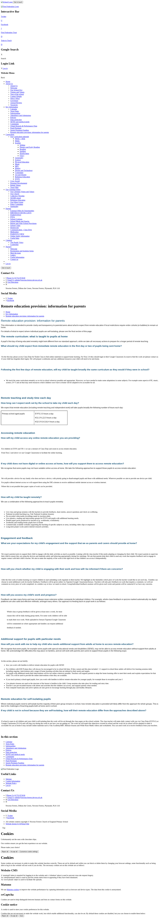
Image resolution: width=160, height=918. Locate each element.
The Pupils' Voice (16, 242)
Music (17, 164)
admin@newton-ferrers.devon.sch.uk (28, 280)
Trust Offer (14, 187)
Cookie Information (13, 781)
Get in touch (18, 2)
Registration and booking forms (22, 251)
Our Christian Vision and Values (22, 192)
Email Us (10, 280)
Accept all (14, 851)
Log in (5, 68)
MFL (17, 166)
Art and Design (20, 175)
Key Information (12, 107)
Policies (13, 118)
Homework (14, 228)
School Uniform (16, 219)
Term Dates (14, 111)
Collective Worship (17, 196)
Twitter (10, 298)
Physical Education (22, 162)
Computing (19, 173)
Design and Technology (24, 170)
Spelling (23, 151)
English (18, 143)
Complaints (14, 124)
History (17, 168)
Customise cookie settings (29, 851)
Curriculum (10, 134)
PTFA (12, 217)
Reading (23, 149)
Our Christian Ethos (13, 190)
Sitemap (9, 779)
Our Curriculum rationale (19, 137)
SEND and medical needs (19, 122)
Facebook (10, 300)
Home (8, 82)
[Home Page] (7, 2)
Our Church (14, 194)
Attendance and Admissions (20, 115)
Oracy (22, 156)
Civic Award (15, 181)
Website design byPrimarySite (17, 824)
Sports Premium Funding (19, 130)
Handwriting (24, 154)
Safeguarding (15, 113)
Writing (22, 145)
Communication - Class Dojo (21, 230)
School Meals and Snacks (19, 221)
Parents (8, 209)
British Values (15, 185)
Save (21, 916)
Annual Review (16, 103)
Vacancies (14, 105)
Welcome (13, 88)
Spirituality (14, 206)
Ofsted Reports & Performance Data (23, 126)
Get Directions (12, 282)
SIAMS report (15, 198)
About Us (9, 84)
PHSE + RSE (20, 139)
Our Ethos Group (16, 202)
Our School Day (16, 90)
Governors (14, 101)
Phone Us (10, 278)
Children (9, 240)
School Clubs (15, 226)
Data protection (16, 120)
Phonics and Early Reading (30, 147)
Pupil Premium (15, 128)
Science (18, 160)
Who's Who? (15, 99)
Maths (17, 141)
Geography (19, 158)
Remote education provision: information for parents (29, 132)
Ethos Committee (16, 204)
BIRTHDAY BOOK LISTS (20, 213)
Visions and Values (17, 92)
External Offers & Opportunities (22, 211)
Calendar (13, 109)
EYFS (17, 179)
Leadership (14, 245)
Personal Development (18, 183)
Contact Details (16, 96)
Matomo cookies (13, 890)
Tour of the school (17, 94)
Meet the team (15, 253)
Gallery (13, 255)
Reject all (5, 851)
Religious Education (22, 177)
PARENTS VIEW (17, 234)
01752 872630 (19, 278)
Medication (14, 232)
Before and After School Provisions (23, 223)
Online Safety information (20, 236)
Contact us (14, 259)
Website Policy (11, 783)
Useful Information (17, 257)
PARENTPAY (15, 215)
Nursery (9, 247)
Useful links (14, 238)
